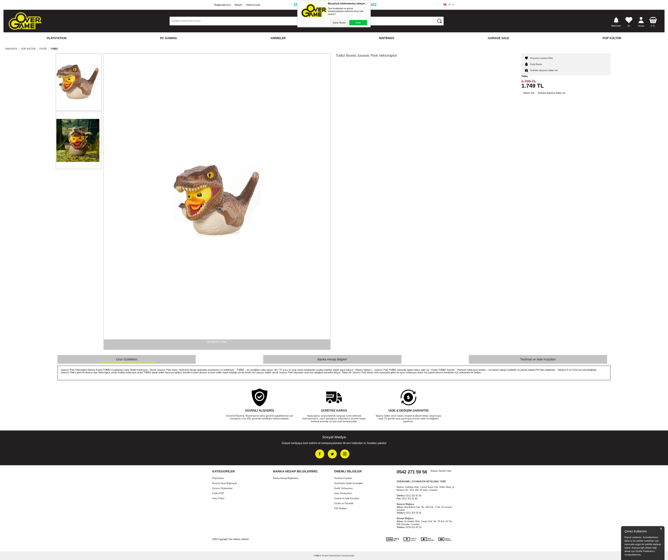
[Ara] (439, 21)
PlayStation (218, 478)
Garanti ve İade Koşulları (346, 498)
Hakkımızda (253, 4)
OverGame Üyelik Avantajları (348, 483)
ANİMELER (278, 38)
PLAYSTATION (56, 38)
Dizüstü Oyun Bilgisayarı (224, 483)
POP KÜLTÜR (612, 38)
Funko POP (218, 493)
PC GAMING (168, 38)
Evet (358, 22)
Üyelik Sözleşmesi (343, 488)
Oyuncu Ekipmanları (222, 488)
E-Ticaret (324, 555)
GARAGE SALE (498, 38)
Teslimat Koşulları (343, 478)
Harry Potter (218, 498)
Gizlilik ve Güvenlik (343, 503)
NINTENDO (386, 38)
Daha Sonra (339, 22)
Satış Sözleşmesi (343, 493)
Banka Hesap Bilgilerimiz (285, 478)
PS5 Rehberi (340, 508)
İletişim (238, 4)
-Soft (316, 555)
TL (653, 26)
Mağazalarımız (222, 4)
